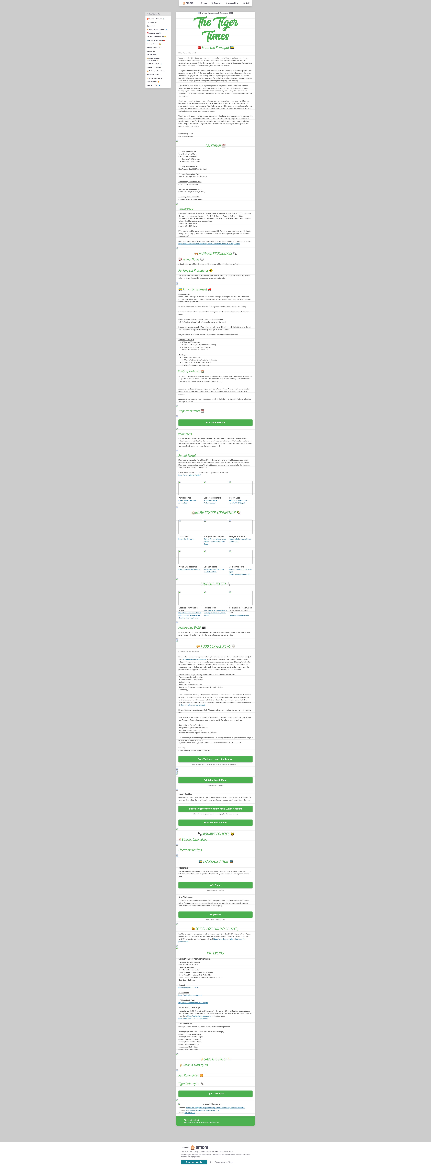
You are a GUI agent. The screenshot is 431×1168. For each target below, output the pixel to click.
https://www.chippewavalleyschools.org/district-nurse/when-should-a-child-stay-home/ (189, 615)
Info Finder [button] (215, 885)
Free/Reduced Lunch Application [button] (215, 759)
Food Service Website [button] (215, 822)
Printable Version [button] (215, 422)
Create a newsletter (194, 1162)
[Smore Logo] (188, 3)
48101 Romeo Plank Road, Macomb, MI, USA (202, 1110)
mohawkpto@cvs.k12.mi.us (188, 988)
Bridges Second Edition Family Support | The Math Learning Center (215, 541)
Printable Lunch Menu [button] (215, 780)
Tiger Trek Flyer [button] (215, 1093)
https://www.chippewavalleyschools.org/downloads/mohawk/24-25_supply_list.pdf (209, 244)
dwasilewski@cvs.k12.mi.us (239, 615)
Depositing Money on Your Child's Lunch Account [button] (215, 808)
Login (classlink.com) (186, 539)
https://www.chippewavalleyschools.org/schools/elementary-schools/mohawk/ (215, 1108)
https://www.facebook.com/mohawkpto (193, 1003)
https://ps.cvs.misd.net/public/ (189, 475)
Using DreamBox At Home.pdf (189, 569)
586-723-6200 (190, 1113)
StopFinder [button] (216, 914)
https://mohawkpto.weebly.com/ (190, 995)
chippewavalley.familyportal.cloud (194, 659)
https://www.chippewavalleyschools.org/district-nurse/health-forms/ (215, 612)
